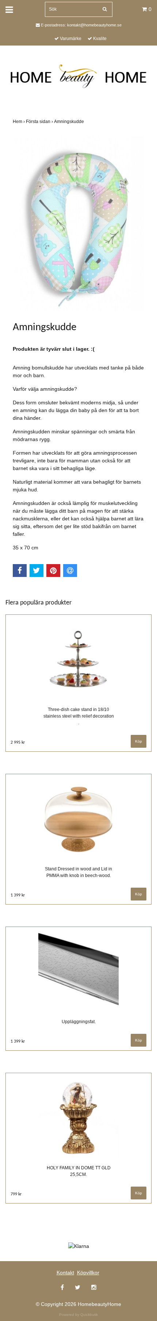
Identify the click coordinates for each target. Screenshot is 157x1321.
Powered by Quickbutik (78, 1315)
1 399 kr (18, 895)
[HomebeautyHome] (78, 74)
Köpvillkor (88, 1272)
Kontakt (65, 1272)
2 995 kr (18, 742)
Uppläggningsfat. (79, 1021)
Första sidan (40, 121)
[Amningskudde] (78, 224)
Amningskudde (69, 121)
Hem (19, 121)
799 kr (16, 1194)
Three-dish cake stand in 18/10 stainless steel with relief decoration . (78, 716)
